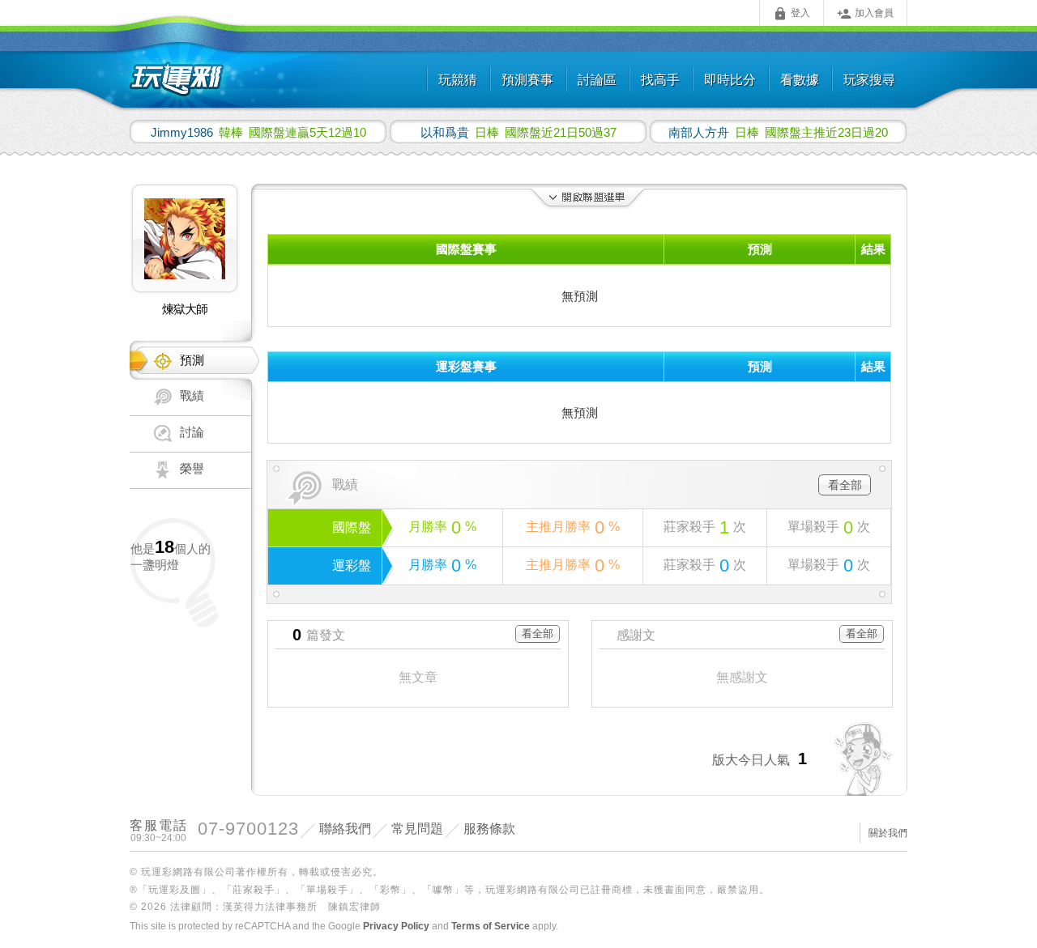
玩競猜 (457, 80)
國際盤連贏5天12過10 (258, 131)
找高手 (660, 80)
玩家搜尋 (869, 80)
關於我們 (887, 833)
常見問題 (417, 828)
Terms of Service (490, 926)
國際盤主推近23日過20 (778, 131)
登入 (791, 13)
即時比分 (730, 80)
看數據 (799, 80)
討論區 (597, 80)
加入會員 (865, 13)
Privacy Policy (396, 926)
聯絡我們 (345, 828)
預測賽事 (527, 80)
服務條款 (489, 828)
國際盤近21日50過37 (518, 131)
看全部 (845, 484)
